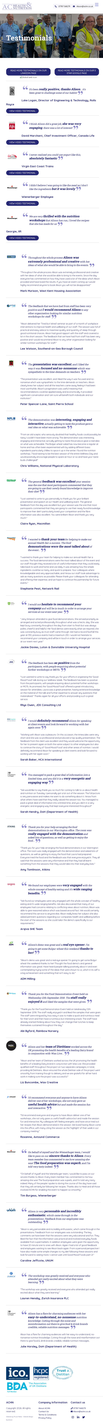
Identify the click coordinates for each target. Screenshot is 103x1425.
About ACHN (44, 1408)
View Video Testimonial (22, 111)
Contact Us (43, 1411)
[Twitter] (84, 1417)
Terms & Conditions (47, 1414)
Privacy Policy (44, 1418)
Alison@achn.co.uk (84, 6)
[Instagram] (73, 1417)
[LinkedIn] (78, 1417)
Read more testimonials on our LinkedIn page (28, 71)
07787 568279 (64, 6)
